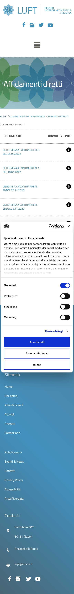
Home (3, 116)
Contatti (10, 470)
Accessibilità (12, 489)
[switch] (65, 296)
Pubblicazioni (13, 452)
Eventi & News (14, 461)
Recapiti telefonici (26, 548)
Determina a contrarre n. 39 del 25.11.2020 (20, 188)
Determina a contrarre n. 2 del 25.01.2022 (21, 152)
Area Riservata (14, 498)
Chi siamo (11, 395)
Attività (9, 414)
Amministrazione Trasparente (27, 116)
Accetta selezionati (37, 353)
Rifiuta (37, 364)
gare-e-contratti (57, 116)
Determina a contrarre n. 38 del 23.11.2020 (20, 207)
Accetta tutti (37, 342)
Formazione (12, 433)
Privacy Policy (14, 480)
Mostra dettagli (54, 331)
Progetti (10, 423)
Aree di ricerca (14, 405)
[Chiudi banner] (69, 226)
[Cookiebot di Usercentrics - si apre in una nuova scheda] (49, 226)
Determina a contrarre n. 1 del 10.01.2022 (21, 170)
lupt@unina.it (24, 564)
